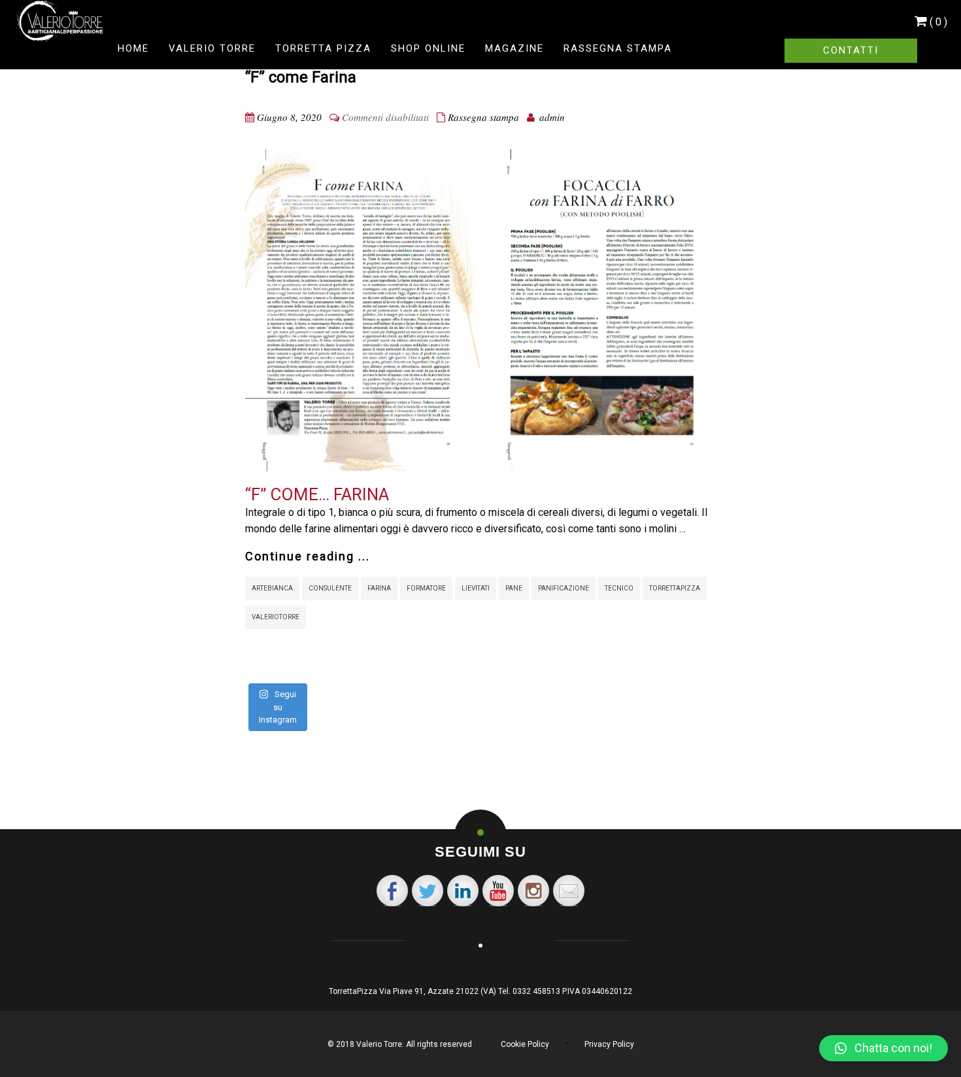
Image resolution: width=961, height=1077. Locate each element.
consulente (330, 588)
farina (379, 588)
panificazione (563, 588)
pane (513, 588)
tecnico (619, 588)
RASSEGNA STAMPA (618, 48)
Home (133, 48)
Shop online (428, 48)
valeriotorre (275, 617)
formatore (426, 588)
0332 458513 (536, 991)
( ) (938, 21)
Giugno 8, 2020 (289, 117)
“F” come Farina (300, 77)
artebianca (272, 588)
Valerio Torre (212, 48)
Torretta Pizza (323, 48)
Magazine (514, 48)
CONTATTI (851, 50)
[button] (883, 1048)
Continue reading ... (307, 556)
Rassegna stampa (483, 117)
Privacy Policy (609, 1044)
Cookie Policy (525, 1044)
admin (552, 117)
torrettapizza (674, 588)
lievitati (476, 588)
